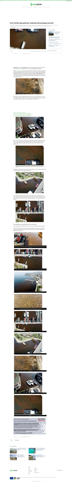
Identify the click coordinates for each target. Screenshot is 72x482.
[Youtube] (70, 1)
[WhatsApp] (19, 53)
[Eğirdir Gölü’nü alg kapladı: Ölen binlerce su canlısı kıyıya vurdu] (13, 450)
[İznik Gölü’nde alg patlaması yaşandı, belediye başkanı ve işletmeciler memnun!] (32, 450)
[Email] (27, 53)
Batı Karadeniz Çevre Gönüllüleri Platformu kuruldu (54, 46)
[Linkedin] (26, 53)
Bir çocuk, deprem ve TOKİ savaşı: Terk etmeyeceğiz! (57, 33)
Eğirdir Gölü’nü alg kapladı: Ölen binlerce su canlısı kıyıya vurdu (21, 449)
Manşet (45, 51)
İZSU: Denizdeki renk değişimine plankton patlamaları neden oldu (20, 456)
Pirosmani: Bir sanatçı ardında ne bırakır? (55, 43)
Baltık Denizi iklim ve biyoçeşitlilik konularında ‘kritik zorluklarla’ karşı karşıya (40, 456)
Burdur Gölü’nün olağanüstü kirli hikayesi (19, 112)
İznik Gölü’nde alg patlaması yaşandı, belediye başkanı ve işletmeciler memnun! (40, 449)
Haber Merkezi (13, 27)
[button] (1, 1)
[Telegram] (68, 1)
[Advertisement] (36, 14)
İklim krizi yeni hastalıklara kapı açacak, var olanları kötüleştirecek (23, 114)
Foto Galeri (42, 51)
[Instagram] (66, 1)
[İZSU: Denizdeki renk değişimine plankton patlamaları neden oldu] (13, 457)
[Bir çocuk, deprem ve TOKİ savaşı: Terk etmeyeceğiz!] (51, 34)
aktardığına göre (18, 70)
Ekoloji (39, 51)
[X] (69, 1)
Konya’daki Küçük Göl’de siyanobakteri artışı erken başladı (22, 113)
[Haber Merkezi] (10, 27)
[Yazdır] (29, 53)
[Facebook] (65, 1)
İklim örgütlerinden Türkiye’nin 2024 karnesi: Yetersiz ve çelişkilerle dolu (54, 37)
